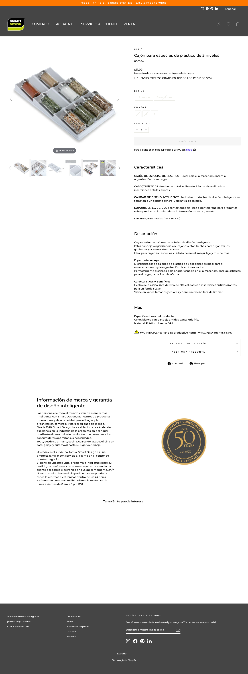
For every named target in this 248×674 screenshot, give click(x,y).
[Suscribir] (178, 630)
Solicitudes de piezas (78, 626)
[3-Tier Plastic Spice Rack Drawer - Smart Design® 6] (108, 168)
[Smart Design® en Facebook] (135, 641)
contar (140, 107)
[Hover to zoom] (64, 100)
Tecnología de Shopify (124, 660)
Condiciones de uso (18, 626)
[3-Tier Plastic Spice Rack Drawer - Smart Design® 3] (56, 168)
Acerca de (66, 24)
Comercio (41, 24)
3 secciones (164, 97)
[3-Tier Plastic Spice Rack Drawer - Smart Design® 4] (73, 168)
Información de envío (187, 343)
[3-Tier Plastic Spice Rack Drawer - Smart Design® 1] (21, 168)
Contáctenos (74, 616)
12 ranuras (144, 97)
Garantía (71, 631)
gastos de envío (147, 73)
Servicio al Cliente (99, 24)
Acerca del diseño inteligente (23, 616)
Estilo (139, 91)
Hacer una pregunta (187, 352)
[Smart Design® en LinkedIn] (149, 641)
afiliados (71, 636)
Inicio (137, 49)
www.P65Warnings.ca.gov (215, 332)
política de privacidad (19, 621)
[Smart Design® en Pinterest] (142, 641)
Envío (70, 621)
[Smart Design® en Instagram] (128, 641)
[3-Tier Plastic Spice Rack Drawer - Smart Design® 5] (90, 168)
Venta (129, 24)
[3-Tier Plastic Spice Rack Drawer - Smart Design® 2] (38, 168)
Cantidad (142, 123)
